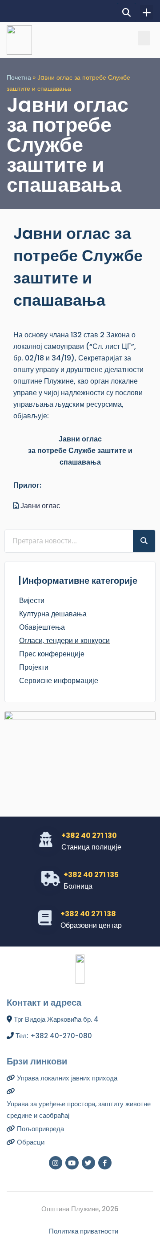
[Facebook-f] (105, 1162)
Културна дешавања (53, 614)
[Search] (144, 541)
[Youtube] (72, 1162)
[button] (126, 12)
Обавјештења (42, 627)
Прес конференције (51, 654)
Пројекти (33, 667)
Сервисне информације (58, 681)
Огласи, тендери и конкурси (64, 640)
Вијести (31, 600)
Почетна (19, 77)
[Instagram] (55, 1162)
